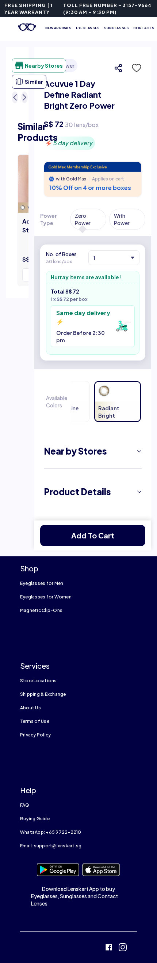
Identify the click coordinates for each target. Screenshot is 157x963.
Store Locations (38, 680)
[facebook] (109, 948)
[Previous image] (15, 97)
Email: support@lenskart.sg (50, 845)
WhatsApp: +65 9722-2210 (50, 832)
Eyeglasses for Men (41, 583)
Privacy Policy (35, 735)
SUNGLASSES (116, 28)
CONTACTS (143, 28)
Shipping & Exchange (43, 694)
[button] (134, 68)
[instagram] (123, 948)
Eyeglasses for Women (46, 597)
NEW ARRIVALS (58, 28)
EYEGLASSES (88, 28)
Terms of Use (34, 721)
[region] (92, 104)
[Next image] (24, 97)
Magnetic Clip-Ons (41, 610)
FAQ (25, 805)
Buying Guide (35, 818)
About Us (30, 707)
